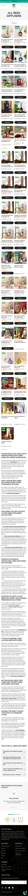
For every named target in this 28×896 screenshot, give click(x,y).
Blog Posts (3, 853)
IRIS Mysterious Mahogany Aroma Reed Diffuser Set (6, 192)
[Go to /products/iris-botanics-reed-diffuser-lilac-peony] (7, 257)
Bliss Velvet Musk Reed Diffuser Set (13, 536)
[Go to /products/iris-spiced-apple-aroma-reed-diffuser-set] (7, 207)
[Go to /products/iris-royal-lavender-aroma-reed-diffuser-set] (7, 157)
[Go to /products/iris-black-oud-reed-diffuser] (7, 433)
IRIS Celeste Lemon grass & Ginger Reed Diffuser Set (7, 91)
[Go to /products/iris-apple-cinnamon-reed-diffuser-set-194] (7, 383)
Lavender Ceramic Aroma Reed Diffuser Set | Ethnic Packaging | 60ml (20, 393)
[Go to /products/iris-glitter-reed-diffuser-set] (20, 132)
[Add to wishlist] (11, 27)
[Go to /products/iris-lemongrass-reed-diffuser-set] (20, 358)
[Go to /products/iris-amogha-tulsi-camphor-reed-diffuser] (20, 333)
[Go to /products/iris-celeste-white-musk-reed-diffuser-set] (7, 31)
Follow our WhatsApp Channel (6, 870)
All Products (4, 864)
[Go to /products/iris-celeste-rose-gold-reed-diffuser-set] (20, 82)
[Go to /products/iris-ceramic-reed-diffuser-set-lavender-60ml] (20, 383)
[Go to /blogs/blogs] (13, 888)
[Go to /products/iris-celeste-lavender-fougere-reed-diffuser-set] (20, 57)
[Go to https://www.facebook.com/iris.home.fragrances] (2, 888)
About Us (3, 848)
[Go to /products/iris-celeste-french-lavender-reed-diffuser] (20, 408)
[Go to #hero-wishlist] (22, 5)
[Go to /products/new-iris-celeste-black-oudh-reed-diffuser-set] (20, 107)
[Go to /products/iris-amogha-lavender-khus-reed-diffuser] (20, 308)
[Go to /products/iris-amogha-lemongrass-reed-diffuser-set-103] (7, 333)
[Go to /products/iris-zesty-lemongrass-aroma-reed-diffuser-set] (20, 157)
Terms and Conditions (20, 850)
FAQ (2, 857)
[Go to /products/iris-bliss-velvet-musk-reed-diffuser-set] (7, 132)
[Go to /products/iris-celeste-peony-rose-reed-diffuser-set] (7, 57)
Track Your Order (5, 846)
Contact (3, 850)
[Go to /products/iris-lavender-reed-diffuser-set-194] (7, 358)
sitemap (3, 855)
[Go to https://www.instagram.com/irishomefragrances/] (6, 888)
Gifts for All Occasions (6, 867)
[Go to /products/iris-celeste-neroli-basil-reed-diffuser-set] (20, 31)
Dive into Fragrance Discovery (20, 1)
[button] (4, 44)
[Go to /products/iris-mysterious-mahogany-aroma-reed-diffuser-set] (7, 182)
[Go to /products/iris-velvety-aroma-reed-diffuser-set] (20, 182)
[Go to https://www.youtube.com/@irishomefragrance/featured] (9, 888)
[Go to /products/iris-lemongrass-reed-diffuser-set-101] (7, 308)
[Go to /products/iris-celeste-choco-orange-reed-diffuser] (7, 408)
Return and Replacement (18, 853)
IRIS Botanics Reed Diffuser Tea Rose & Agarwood (18, 267)
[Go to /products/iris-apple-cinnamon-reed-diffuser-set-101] (20, 283)
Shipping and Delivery (20, 848)
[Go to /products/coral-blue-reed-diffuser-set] (7, 107)
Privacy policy (18, 846)
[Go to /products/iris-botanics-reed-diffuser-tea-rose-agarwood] (20, 257)
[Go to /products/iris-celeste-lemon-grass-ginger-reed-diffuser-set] (7, 82)
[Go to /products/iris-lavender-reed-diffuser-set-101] (7, 283)
